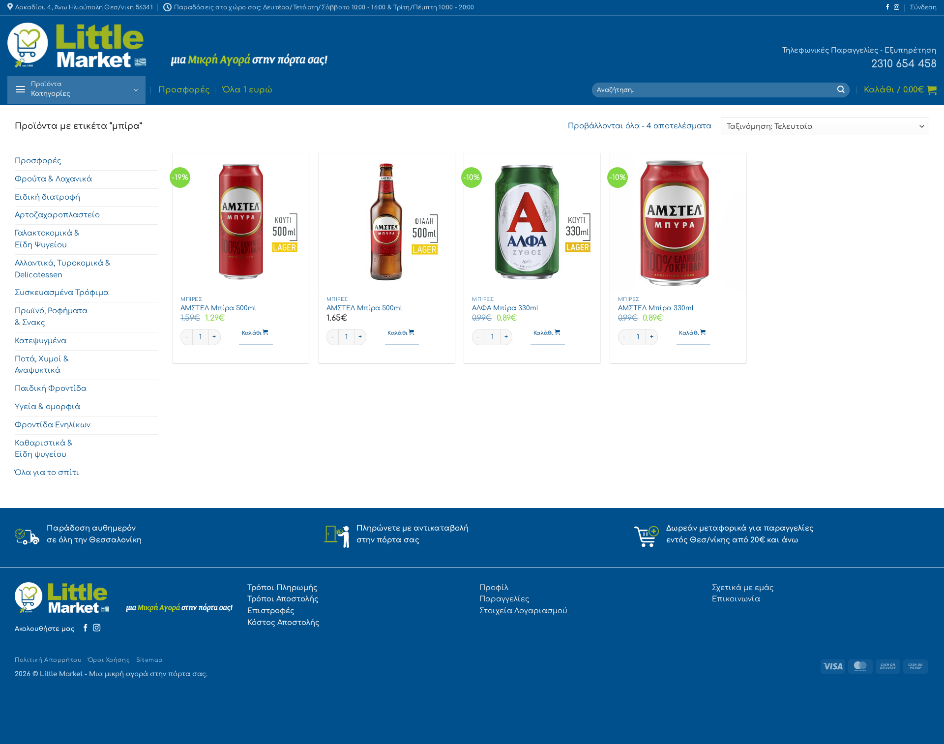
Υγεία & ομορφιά (47, 407)
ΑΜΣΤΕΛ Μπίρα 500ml (218, 308)
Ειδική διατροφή (47, 197)
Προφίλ (493, 588)
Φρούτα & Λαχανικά (53, 179)
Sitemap (149, 660)
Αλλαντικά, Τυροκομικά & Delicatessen (63, 269)
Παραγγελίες (504, 599)
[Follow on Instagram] (896, 7)
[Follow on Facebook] (887, 7)
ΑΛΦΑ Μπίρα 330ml (505, 308)
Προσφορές (184, 90)
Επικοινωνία (736, 599)
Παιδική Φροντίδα (51, 388)
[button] (923, 7)
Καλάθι (253, 333)
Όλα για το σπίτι (47, 472)
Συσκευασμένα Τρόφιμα (62, 293)
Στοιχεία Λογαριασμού (523, 611)
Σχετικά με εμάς (743, 588)
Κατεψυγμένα (40, 341)
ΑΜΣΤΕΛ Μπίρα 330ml (656, 308)
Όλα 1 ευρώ (247, 90)
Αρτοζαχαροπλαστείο (57, 215)
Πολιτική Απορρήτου (48, 660)
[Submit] (841, 89)
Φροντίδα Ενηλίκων (52, 425)
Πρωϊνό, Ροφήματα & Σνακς (51, 317)
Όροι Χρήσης (109, 660)
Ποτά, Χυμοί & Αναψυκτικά (42, 365)
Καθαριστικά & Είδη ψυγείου (44, 449)
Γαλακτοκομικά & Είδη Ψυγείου (47, 239)
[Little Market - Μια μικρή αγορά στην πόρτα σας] (167, 45)
